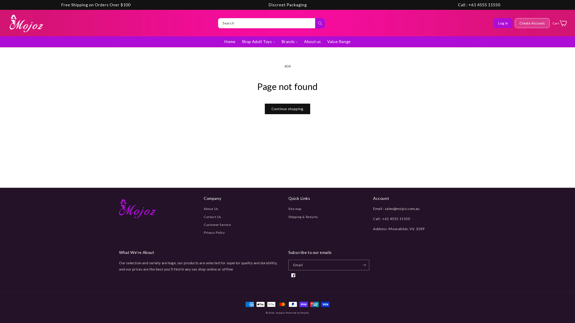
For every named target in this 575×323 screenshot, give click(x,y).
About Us (211, 209)
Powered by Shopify (297, 312)
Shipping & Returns (303, 217)
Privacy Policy (214, 232)
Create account (532, 23)
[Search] (320, 23)
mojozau (280, 312)
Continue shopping (287, 109)
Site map (295, 209)
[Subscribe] (364, 265)
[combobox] (271, 23)
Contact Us (212, 217)
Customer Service (217, 225)
